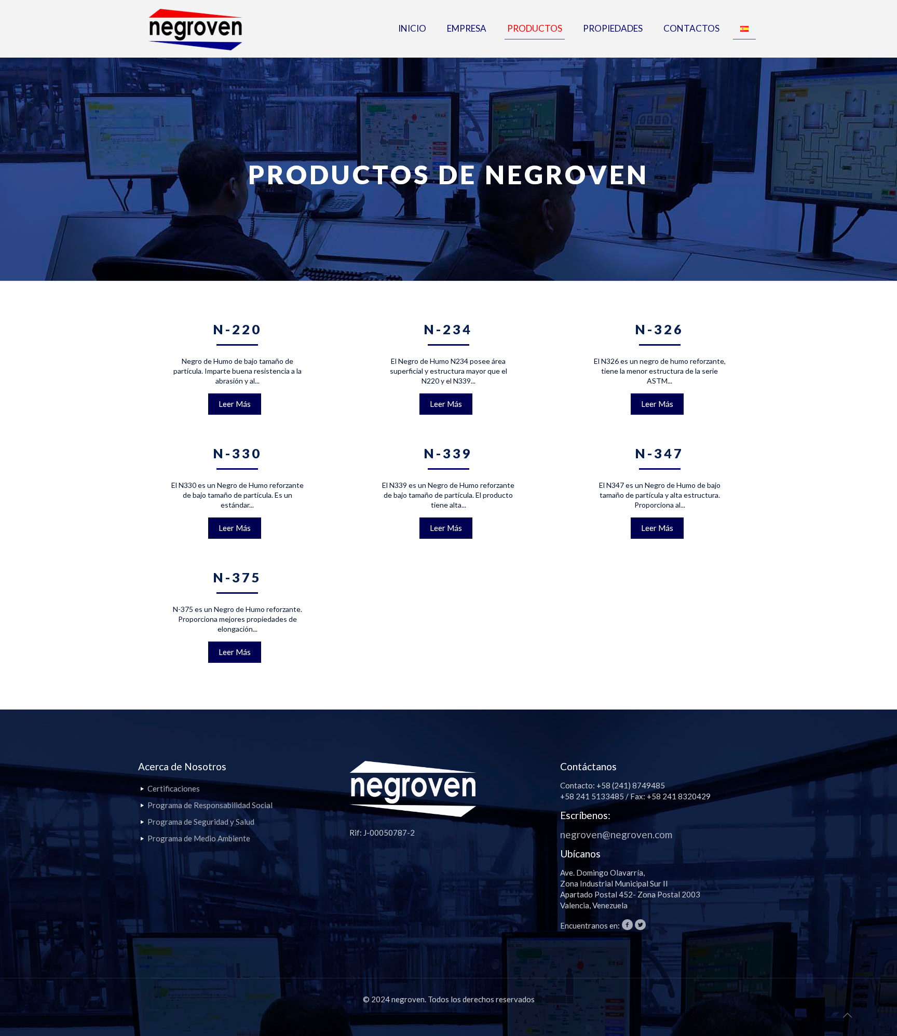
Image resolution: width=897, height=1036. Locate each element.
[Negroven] (195, 28)
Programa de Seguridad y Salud (200, 821)
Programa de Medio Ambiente (198, 838)
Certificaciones (173, 788)
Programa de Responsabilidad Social (210, 805)
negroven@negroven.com (616, 834)
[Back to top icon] (847, 1015)
